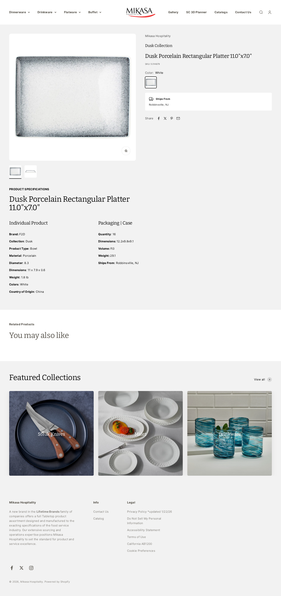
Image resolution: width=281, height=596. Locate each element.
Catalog (98, 518)
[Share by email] (178, 118)
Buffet (92, 12)
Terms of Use (136, 537)
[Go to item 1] (15, 172)
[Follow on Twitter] (21, 568)
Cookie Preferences (141, 551)
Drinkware (45, 12)
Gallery (173, 12)
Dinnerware (17, 12)
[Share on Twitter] (165, 118)
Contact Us (243, 12)
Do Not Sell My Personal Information (144, 521)
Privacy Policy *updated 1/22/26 (149, 511)
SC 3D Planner (196, 12)
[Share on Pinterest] (171, 118)
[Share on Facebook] (158, 118)
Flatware (70, 12)
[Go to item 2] (30, 172)
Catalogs (220, 12)
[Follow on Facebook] (11, 568)
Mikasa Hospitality (158, 36)
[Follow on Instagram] (31, 568)
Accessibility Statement (143, 530)
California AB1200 (139, 544)
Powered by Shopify (57, 581)
